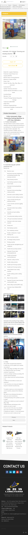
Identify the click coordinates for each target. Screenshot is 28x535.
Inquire (11, 61)
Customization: (7, 107)
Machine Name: (7, 77)
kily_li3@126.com (5, 513)
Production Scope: (8, 73)
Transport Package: (8, 98)
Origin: (5, 103)
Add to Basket (11, 65)
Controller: (6, 94)
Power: (5, 81)
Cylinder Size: (7, 83)
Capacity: (6, 75)
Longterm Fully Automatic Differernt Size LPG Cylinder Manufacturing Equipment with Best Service (9, 443)
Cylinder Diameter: (8, 90)
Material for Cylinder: (8, 79)
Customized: (6, 86)
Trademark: (6, 101)
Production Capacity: (8, 105)
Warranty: (6, 96)
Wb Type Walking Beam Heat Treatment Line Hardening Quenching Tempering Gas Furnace (18, 443)
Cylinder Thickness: (8, 88)
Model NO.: (6, 72)
